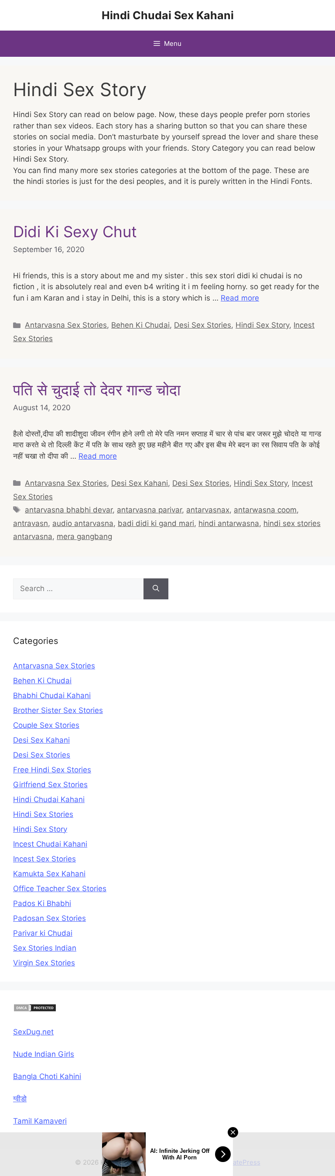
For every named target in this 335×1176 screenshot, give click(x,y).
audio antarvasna (82, 523)
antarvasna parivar (149, 509)
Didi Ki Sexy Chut (75, 231)
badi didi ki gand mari (156, 523)
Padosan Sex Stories (49, 918)
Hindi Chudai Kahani (49, 799)
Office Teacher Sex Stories (59, 888)
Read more (240, 298)
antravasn (30, 523)
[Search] (156, 588)
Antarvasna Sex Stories (66, 325)
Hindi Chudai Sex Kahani (168, 15)
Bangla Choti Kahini (47, 1076)
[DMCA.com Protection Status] (35, 1009)
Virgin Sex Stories (44, 962)
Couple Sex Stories (46, 725)
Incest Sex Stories (44, 858)
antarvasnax (207, 509)
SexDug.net (33, 1031)
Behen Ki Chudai (140, 325)
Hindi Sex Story (262, 325)
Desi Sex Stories (202, 325)
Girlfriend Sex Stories (50, 784)
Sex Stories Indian (44, 948)
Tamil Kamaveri (40, 1121)
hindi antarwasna (228, 523)
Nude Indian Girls (43, 1054)
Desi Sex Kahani (139, 483)
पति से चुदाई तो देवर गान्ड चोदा (97, 389)
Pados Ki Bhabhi (42, 903)
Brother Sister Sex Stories (58, 710)
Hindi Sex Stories (43, 814)
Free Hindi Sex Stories (52, 769)
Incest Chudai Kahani (50, 844)
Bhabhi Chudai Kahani (52, 695)
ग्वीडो (20, 1098)
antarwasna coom (265, 509)
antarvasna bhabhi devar (69, 509)
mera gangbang (84, 536)
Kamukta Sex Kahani (49, 873)
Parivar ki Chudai (42, 933)
